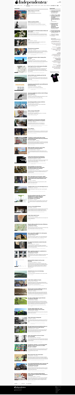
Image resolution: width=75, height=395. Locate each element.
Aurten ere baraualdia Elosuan (34, 206)
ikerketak (22, 268)
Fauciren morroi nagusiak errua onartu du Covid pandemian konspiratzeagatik (55, 25)
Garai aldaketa (31, 128)
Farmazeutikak (33, 25)
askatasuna (32, 72)
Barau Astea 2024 (36, 173)
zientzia (45, 25)
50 (27, 383)
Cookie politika (57, 390)
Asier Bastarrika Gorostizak (55, 41)
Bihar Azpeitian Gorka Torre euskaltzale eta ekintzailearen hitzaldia (37, 252)
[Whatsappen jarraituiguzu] (57, 5)
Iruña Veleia (29, 285)
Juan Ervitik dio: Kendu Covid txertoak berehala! (36, 261)
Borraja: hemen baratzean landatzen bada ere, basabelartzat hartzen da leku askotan (37, 327)
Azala (15, 5)
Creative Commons (59, 386)
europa (31, 54)
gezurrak (32, 133)
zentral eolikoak (42, 229)
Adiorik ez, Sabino (55, 34)
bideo (31, 380)
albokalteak (32, 125)
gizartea (37, 295)
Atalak (21, 5)
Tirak (25, 5)
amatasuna (32, 295)
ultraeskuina (43, 248)
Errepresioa (38, 72)
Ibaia (29, 39)
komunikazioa (38, 98)
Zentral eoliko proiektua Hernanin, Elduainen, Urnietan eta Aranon (38, 225)
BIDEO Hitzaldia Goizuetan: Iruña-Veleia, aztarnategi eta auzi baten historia (36, 148)
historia (34, 191)
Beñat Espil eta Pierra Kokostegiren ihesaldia (37, 66)
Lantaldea (36, 5)
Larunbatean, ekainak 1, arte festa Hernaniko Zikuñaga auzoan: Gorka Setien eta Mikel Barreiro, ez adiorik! (37, 345)
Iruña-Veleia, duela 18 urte (33, 215)
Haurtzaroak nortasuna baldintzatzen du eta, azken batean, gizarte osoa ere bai (37, 289)
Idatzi (39, 5)
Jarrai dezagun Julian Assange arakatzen (36, 101)
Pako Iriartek (59, 65)
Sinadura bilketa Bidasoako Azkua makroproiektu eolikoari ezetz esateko (36, 309)
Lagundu (42, 5)
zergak (37, 80)
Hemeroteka (28, 5)
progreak (41, 248)
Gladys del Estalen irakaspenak (34, 317)
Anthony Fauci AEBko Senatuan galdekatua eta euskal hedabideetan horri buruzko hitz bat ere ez (55, 18)
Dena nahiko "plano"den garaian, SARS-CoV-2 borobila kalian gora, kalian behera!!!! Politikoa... (56, 67)
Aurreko (16, 383)
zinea (34, 380)
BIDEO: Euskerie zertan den (33, 10)
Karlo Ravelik (59, 53)
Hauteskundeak (34, 54)
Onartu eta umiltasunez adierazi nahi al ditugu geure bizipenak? (38, 94)
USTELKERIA (42, 25)
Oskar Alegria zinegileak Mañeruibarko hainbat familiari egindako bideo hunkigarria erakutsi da (37, 374)
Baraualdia (48, 5)
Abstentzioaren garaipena (33, 48)
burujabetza (32, 36)
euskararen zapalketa (39, 257)
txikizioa (39, 229)
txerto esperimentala (28, 268)
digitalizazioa (32, 80)
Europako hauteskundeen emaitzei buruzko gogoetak (37, 242)
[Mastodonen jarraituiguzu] (53, 5)
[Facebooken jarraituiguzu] (56, 5)
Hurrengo (30, 383)
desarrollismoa (33, 229)
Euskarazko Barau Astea (41, 173)
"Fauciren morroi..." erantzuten (57, 57)
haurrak (39, 295)
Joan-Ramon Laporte (37, 25)
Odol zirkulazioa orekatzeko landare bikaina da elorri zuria (38, 31)
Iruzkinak (32, 5)
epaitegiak (32, 257)
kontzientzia (35, 133)
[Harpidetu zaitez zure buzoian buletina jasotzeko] (51, 5)
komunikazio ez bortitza (34, 98)
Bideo (28, 14)
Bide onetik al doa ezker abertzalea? (35, 354)
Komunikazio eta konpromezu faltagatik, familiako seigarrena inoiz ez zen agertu (36, 120)
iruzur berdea (36, 229)
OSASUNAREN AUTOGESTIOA (43, 36)
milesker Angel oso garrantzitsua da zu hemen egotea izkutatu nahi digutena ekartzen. (56, 44)
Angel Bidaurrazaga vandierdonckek (58, 59)
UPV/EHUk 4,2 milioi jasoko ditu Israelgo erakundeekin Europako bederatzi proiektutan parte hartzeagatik (38, 138)
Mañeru (33, 380)
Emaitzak (32, 274)
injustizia (39, 285)
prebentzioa (41, 295)
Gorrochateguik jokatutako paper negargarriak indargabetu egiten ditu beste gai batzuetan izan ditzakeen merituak (38, 364)
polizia (34, 323)
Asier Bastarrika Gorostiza (54, 28)
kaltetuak (25, 268)
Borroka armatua (36, 125)
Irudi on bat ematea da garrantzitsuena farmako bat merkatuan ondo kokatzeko (36, 157)
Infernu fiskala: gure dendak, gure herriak (37, 75)
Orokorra (29, 25)
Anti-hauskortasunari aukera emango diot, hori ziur (37, 58)
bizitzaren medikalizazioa (34, 88)
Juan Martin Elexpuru (53, 21)
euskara (32, 191)
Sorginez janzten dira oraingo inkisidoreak (55, 31)
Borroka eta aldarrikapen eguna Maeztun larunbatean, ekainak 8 (36, 298)
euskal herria (41, 72)
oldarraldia (46, 257)
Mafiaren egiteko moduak (33, 21)
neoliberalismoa (38, 248)
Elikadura (35, 36)
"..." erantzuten (59, 52)
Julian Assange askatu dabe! (34, 110)
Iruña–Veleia (42, 285)
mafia (40, 25)
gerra (43, 72)
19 (24, 383)
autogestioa (32, 332)
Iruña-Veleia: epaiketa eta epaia (34, 279)
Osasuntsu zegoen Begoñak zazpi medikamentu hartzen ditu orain (38, 85)
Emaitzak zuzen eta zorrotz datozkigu (36, 271)
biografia (35, 72)
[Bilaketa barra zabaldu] (60, 5)
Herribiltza (43, 257)
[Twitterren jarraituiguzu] (52, 5)
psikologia (42, 98)
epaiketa (34, 285)
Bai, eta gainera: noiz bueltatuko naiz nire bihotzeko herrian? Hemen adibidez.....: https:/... (56, 49)
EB (31, 248)
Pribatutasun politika (58, 389)
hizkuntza (36, 191)
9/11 (31, 106)
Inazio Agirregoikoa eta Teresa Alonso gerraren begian (36, 336)
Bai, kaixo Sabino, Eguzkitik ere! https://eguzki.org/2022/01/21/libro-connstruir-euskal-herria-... (56, 55)
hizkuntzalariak (39, 191)
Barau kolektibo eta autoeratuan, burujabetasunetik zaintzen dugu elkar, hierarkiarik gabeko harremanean (36, 167)
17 (21, 383)
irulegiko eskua (43, 191)
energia (19, 203)
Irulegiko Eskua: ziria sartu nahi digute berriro (38, 186)
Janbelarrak (38, 36)
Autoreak (18, 5)
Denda (45, 5)
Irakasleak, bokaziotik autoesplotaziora (56, 11)
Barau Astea (32, 173)
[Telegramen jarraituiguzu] (55, 5)
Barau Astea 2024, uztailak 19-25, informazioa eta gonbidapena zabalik (37, 234)
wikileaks (36, 115)
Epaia (32, 285)
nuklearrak (32, 323)
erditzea (35, 295)
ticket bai (36, 80)
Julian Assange (34, 106)
